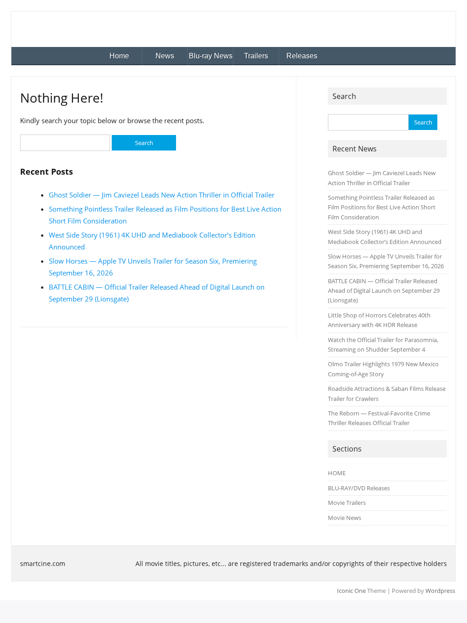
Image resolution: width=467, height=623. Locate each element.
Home (119, 56)
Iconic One (351, 591)
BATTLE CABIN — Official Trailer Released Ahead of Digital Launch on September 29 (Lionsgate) (384, 291)
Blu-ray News (211, 56)
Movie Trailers (347, 502)
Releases (301, 56)
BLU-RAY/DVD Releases (359, 488)
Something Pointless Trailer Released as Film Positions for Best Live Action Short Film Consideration (382, 207)
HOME (337, 473)
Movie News (344, 518)
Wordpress (440, 591)
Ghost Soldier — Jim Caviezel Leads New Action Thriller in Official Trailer (162, 194)
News (165, 56)
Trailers (256, 56)
